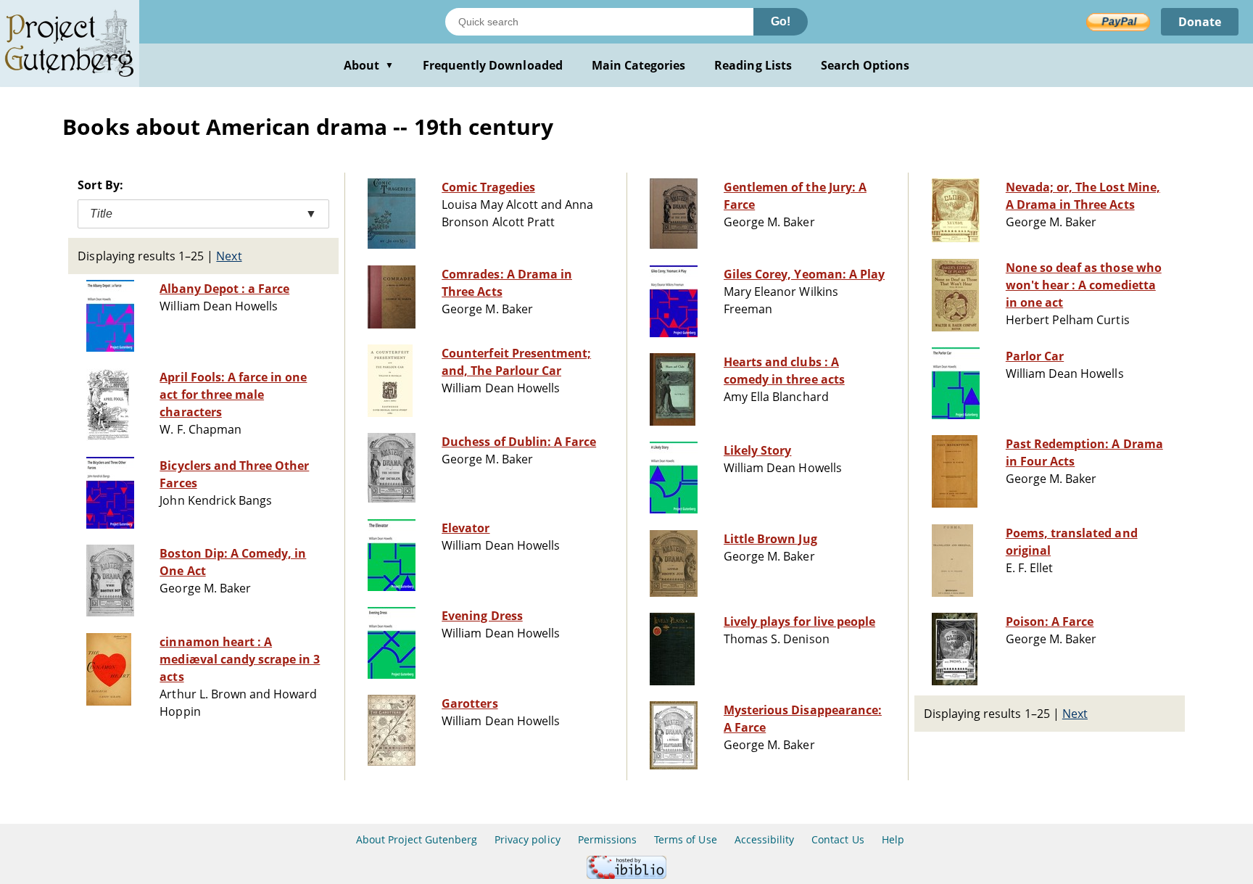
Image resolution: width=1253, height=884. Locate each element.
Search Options (865, 65)
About (369, 65)
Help (893, 839)
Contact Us (837, 839)
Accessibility (765, 839)
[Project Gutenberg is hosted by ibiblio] (626, 875)
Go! (780, 21)
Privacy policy (528, 839)
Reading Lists (753, 65)
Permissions (607, 839)
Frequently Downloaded (493, 65)
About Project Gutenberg (416, 839)
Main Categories (639, 65)
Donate (1199, 22)
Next (228, 256)
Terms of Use (685, 839)
